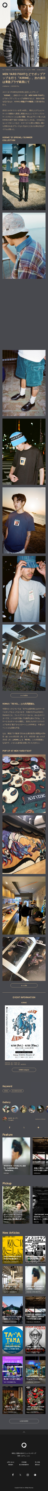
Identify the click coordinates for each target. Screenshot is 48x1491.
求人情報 (37, 1462)
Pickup (6, 1183)
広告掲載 (24, 1462)
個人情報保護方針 (24, 1464)
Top (3, 69)
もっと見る (24, 985)
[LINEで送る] (38, 1127)
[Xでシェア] (24, 1127)
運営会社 (37, 1464)
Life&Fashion (8, 69)
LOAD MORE (24, 1421)
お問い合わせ (10, 1462)
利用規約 (10, 1464)
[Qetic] (5, 5)
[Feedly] (35, 1475)
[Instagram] (27, 1475)
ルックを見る (24, 695)
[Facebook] (13, 1475)
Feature (7, 1134)
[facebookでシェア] (9, 1127)
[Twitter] (20, 1475)
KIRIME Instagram (24, 1070)
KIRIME (6, 1091)
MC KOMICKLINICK (17, 1091)
